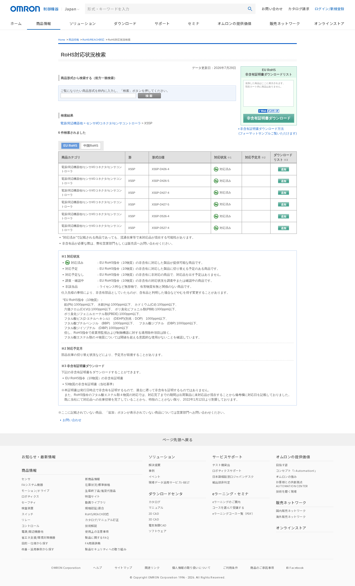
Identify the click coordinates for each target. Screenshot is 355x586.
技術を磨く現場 (286, 491)
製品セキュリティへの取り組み (105, 549)
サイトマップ (123, 567)
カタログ (155, 502)
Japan (70, 9)
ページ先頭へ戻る (177, 439)
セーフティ (29, 502)
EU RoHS (70, 145)
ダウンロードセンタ (166, 493)
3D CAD (154, 519)
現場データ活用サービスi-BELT (169, 482)
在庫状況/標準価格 (97, 484)
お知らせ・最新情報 (39, 456)
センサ (26, 479)
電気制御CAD (158, 525)
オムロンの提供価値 (235, 23)
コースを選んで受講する (228, 507)
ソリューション (82, 23)
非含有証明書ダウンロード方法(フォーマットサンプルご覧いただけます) (268, 131)
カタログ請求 (299, 8)
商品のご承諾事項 (262, 567)
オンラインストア (329, 23)
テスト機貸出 (221, 465)
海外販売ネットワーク (291, 516)
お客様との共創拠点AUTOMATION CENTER (292, 484)
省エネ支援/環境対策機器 (38, 537)
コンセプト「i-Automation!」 (296, 470)
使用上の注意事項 (97, 531)
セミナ (193, 23)
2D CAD (154, 513)
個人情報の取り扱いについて (191, 567)
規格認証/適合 (94, 508)
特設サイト (92, 496)
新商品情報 (92, 479)
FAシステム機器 (32, 484)
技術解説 (91, 526)
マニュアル (156, 507)
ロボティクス (30, 496)
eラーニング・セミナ (230, 493)
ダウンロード (125, 23)
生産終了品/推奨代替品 (100, 490)
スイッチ (28, 514)
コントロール (30, 526)
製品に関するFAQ (97, 537)
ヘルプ (97, 567)
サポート (162, 23)
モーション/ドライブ (35, 490)
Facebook (297, 567)
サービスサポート (227, 456)
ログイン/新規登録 (329, 8)
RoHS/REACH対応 (93, 39)
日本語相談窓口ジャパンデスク (233, 476)
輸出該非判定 (221, 482)
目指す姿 (282, 465)
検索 (250, 9)
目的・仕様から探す (35, 543)
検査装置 (28, 508)
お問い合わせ (272, 8)
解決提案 (155, 465)
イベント (155, 476)
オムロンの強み (286, 476)
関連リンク (152, 567)
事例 (152, 470)
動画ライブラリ (95, 502)
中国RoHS (90, 145)
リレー (26, 520)
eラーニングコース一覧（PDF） (233, 513)
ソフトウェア (157, 531)
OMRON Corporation (66, 567)
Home (61, 39)
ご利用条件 (230, 567)
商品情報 (43, 23)
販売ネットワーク (285, 23)
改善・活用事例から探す (38, 549)
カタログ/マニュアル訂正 (102, 520)
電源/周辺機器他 (32, 531)
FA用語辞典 (92, 543)
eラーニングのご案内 (226, 502)
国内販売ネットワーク (291, 510)
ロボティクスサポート (227, 470)
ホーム (16, 23)
